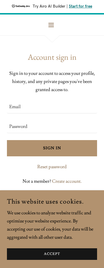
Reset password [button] (52, 167)
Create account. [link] (67, 181)
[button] (52, 25)
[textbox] (52, 107)
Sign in (52, 148)
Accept (52, 254)
